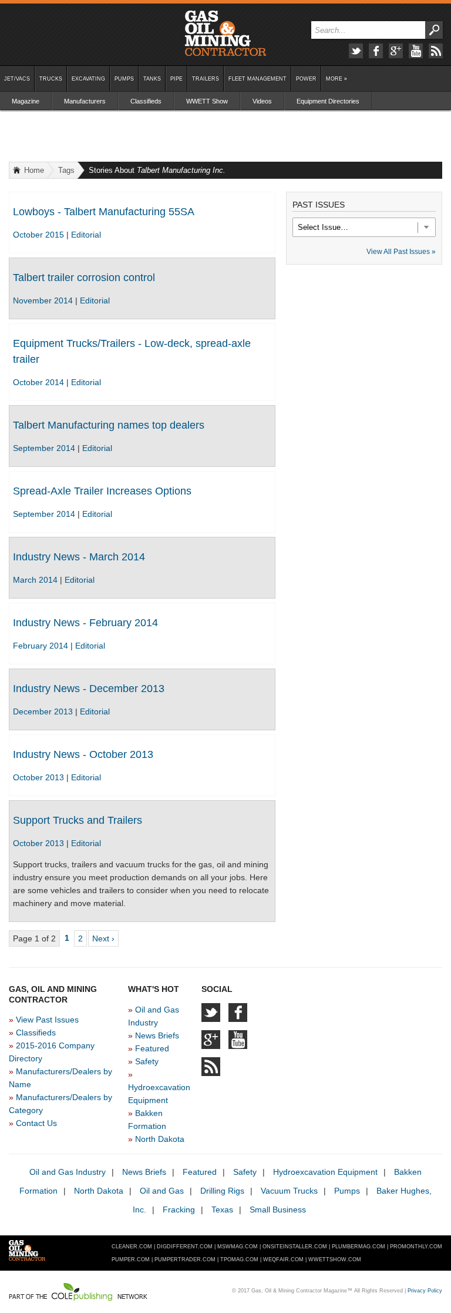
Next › (103, 938)
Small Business (278, 1209)
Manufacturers (85, 101)
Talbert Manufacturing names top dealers (108, 425)
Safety (147, 1061)
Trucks (50, 79)
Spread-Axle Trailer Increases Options (102, 491)
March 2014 (36, 579)
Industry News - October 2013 (83, 754)
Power (306, 79)
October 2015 (39, 234)
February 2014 (41, 645)
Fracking (179, 1209)
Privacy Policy (425, 1291)
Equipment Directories (328, 101)
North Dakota (159, 1139)
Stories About (157, 170)
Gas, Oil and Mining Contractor (225, 33)
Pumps (124, 79)
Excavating (88, 79)
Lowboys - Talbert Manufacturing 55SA (103, 212)
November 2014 (44, 300)
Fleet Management (257, 79)
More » (336, 79)
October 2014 (39, 382)
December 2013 (44, 711)
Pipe (176, 79)
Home (34, 170)
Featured (152, 1048)
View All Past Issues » (401, 252)
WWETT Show (207, 101)
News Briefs (157, 1035)
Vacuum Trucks (289, 1190)
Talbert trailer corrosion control (84, 277)
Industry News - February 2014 (85, 623)
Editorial (86, 234)
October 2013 (39, 777)
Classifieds (145, 101)
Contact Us (36, 1123)
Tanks (152, 79)
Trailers (205, 79)
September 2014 (45, 448)
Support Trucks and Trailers (77, 820)
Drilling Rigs (222, 1190)
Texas (222, 1209)
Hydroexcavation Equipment (325, 1172)
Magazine (25, 101)
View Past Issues (47, 1019)
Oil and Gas (162, 1190)
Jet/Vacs (17, 79)
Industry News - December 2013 (88, 688)
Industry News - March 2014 (79, 557)
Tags (66, 170)
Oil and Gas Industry (67, 1172)
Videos (262, 101)
